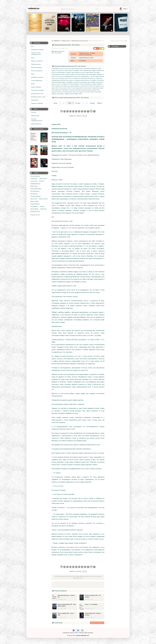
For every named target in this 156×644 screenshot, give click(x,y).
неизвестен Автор (35, 211)
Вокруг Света (33, 186)
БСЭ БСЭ (41, 181)
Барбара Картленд (35, 183)
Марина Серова (34, 201)
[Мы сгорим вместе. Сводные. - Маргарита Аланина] (34, 163)
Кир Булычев (33, 194)
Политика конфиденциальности (36, 119)
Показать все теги (35, 215)
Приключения (34, 100)
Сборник (42, 206)
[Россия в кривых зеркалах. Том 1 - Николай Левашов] (44, 163)
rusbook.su (72, 632)
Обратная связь (35, 116)
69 (94, 111)
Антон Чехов (33, 181)
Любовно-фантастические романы (79, 41)
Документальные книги (37, 93)
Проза (32, 58)
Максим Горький (43, 199)
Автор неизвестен (35, 176)
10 (88, 111)
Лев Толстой (33, 199)
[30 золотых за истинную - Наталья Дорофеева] (44, 150)
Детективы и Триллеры (37, 77)
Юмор (32, 74)
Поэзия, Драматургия (36, 80)
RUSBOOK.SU (56, 41)
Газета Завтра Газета (35, 189)
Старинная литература (37, 103)
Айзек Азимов (43, 178)
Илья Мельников (34, 191)
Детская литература (36, 67)
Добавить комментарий (97, 623)
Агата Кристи (33, 178)
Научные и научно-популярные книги (36, 53)
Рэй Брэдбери (34, 206)
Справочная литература (37, 49)
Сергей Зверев (34, 209)
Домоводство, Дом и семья (38, 97)
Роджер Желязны (35, 204)
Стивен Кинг (43, 209)
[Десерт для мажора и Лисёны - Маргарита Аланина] (34, 150)
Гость (124, 9)
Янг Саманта (82, 60)
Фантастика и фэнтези (37, 61)
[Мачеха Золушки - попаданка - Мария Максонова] (34, 137)
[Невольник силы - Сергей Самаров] (44, 137)
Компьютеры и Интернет (37, 90)
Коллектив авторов (35, 196)
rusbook (33, 9)
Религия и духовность (37, 71)
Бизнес (33, 84)
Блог (32, 46)
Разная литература (36, 87)
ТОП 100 (33, 112)
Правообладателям (36, 124)
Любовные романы (36, 64)
